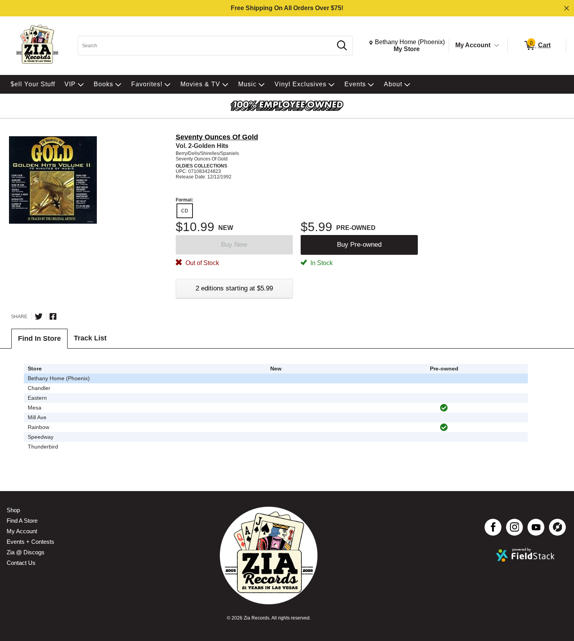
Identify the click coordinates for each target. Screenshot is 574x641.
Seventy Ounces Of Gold (217, 137)
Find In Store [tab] (39, 338)
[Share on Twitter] (39, 316)
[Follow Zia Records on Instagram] (514, 527)
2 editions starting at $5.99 (234, 288)
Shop (13, 510)
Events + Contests (30, 541)
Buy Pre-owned (359, 244)
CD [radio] (184, 211)
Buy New (234, 244)
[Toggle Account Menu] (496, 45)
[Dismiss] (566, 8)
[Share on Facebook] (53, 316)
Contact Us (21, 562)
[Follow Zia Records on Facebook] (493, 527)
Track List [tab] (90, 338)
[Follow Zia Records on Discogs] (557, 527)
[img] (444, 408)
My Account (472, 45)
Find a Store (22, 520)
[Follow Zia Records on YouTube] (536, 527)
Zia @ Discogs (26, 552)
